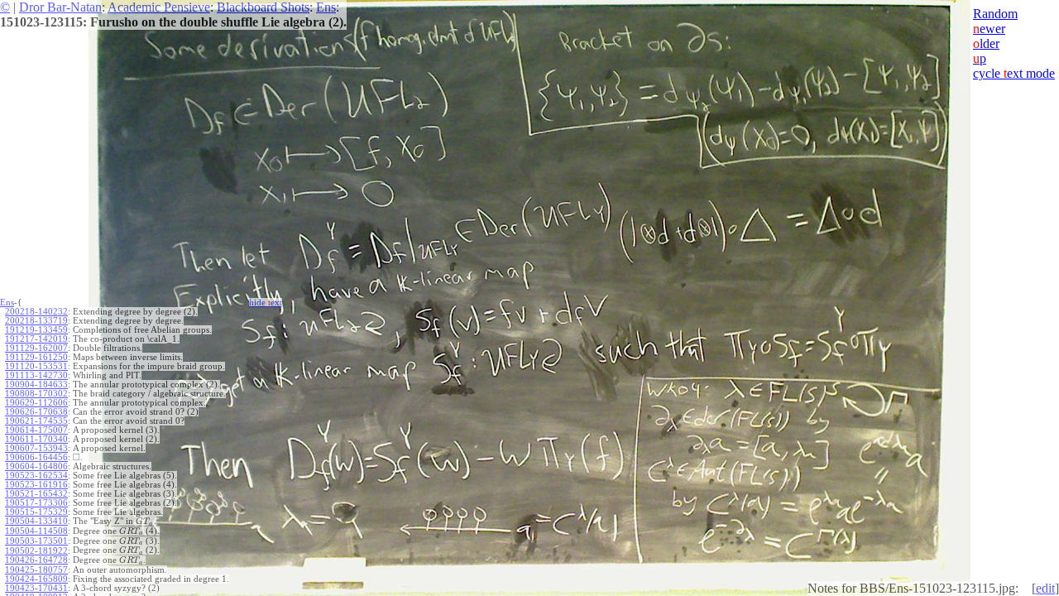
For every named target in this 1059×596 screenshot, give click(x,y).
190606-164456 (36, 457)
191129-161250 (36, 357)
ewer (989, 29)
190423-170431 (36, 588)
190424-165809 (36, 579)
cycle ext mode (1014, 73)
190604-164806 (36, 466)
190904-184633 (36, 384)
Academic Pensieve (159, 7)
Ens (326, 7)
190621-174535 (36, 420)
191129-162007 (36, 348)
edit (1045, 588)
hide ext (265, 302)
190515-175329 (36, 512)
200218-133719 (36, 320)
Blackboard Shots (263, 7)
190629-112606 (36, 402)
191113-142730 (36, 375)
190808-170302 (36, 393)
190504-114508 (36, 531)
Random (995, 14)
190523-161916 (36, 484)
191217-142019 (36, 339)
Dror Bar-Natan (60, 7)
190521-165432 (36, 493)
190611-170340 (36, 439)
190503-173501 (36, 541)
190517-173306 (36, 502)
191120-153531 (36, 366)
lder (986, 43)
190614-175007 (36, 430)
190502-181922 (36, 550)
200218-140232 (36, 311)
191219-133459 (36, 329)
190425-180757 (36, 569)
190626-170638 (36, 411)
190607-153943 (36, 448)
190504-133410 (36, 521)
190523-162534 (36, 475)
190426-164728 (36, 560)
